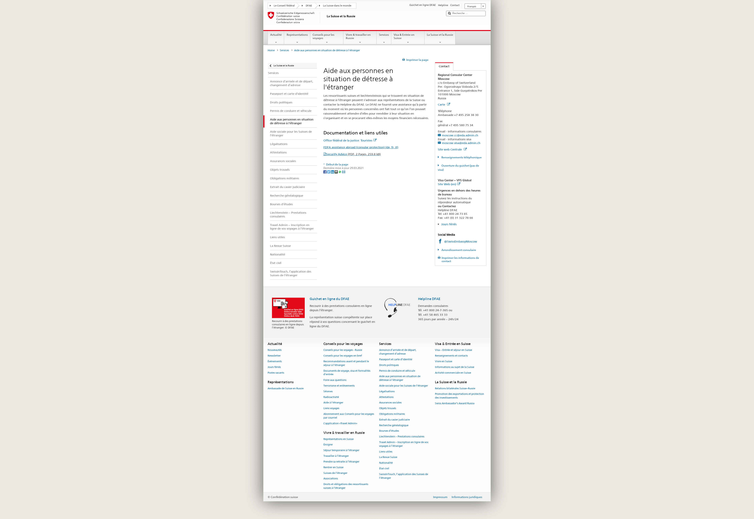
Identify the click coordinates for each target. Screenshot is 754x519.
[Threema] (336, 171)
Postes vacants (276, 372)
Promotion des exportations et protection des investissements (459, 396)
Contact (442, 66)
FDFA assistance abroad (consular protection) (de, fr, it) (360, 147)
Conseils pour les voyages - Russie (342, 350)
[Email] (343, 171)
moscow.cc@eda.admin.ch (460, 135)
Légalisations (387, 391)
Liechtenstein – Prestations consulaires (401, 436)
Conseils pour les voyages (323, 36)
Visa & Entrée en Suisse (404, 36)
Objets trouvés (387, 408)
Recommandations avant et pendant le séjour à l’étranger (346, 363)
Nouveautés (275, 350)
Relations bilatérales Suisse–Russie (455, 388)
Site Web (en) (447, 184)
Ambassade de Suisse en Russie (286, 388)
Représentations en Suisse (338, 439)
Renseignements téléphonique (461, 157)
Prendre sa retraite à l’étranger (341, 461)
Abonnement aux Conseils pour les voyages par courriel (348, 415)
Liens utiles (385, 451)
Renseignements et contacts (451, 355)
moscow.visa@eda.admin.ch (461, 143)
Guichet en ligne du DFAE (329, 299)
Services (384, 34)
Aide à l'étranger (333, 402)
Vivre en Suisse (443, 361)
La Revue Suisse (388, 457)
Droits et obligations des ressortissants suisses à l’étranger (345, 486)
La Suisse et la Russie (440, 34)
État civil (384, 468)
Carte (442, 104)
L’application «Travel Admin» (340, 423)
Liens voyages (331, 408)
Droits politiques (389, 365)
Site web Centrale (450, 149)
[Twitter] (329, 171)
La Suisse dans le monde (337, 5)
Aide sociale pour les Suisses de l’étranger (403, 385)
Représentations (297, 34)
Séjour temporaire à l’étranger (341, 450)
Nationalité (386, 463)
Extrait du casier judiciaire (394, 419)
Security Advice (353, 154)
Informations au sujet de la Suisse (454, 367)
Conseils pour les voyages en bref (342, 355)
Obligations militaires (392, 413)
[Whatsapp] (340, 171)
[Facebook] (325, 171)
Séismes (328, 391)
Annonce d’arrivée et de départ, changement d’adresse (397, 352)
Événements (275, 361)
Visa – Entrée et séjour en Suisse (453, 350)
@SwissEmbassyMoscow (460, 241)
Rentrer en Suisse (333, 467)
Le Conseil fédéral (284, 5)
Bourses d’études (389, 431)
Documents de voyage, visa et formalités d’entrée (346, 372)
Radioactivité (331, 397)
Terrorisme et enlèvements (339, 385)
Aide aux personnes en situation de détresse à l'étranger (399, 378)
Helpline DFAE (429, 299)
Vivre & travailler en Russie (358, 36)
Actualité (276, 34)
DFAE (309, 5)
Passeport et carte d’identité (395, 359)
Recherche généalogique (393, 425)
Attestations (386, 397)
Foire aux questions (334, 380)
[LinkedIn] (333, 171)
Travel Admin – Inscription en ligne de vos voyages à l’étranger (403, 444)
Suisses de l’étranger (335, 473)
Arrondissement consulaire (458, 250)
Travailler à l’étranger (336, 455)
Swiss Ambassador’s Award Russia (454, 403)
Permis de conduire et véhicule (397, 370)
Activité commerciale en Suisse (453, 372)
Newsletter (274, 355)
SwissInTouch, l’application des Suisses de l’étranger (403, 476)
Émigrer (328, 444)
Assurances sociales (390, 402)
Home (271, 50)
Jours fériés (449, 224)
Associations (330, 478)
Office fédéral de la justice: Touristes (347, 140)
